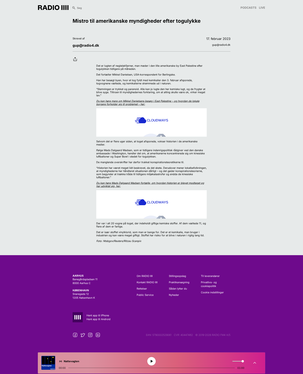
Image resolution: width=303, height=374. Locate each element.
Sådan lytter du (178, 288)
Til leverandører (210, 276)
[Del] (75, 57)
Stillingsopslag (177, 276)
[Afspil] (151, 361)
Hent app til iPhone (97, 315)
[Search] (154, 7)
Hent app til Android (98, 319)
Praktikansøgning (179, 282)
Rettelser (142, 288)
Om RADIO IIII (145, 276)
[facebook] (75, 334)
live (262, 7)
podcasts (248, 7)
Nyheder (174, 294)
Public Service (145, 294)
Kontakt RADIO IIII (147, 282)
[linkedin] (97, 334)
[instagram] (90, 334)
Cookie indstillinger (212, 292)
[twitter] (82, 334)
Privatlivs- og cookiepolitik (209, 284)
